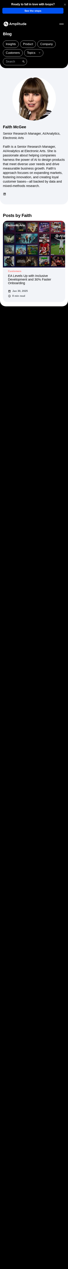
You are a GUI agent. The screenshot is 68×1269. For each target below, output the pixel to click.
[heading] (33, 4)
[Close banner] (65, 4)
